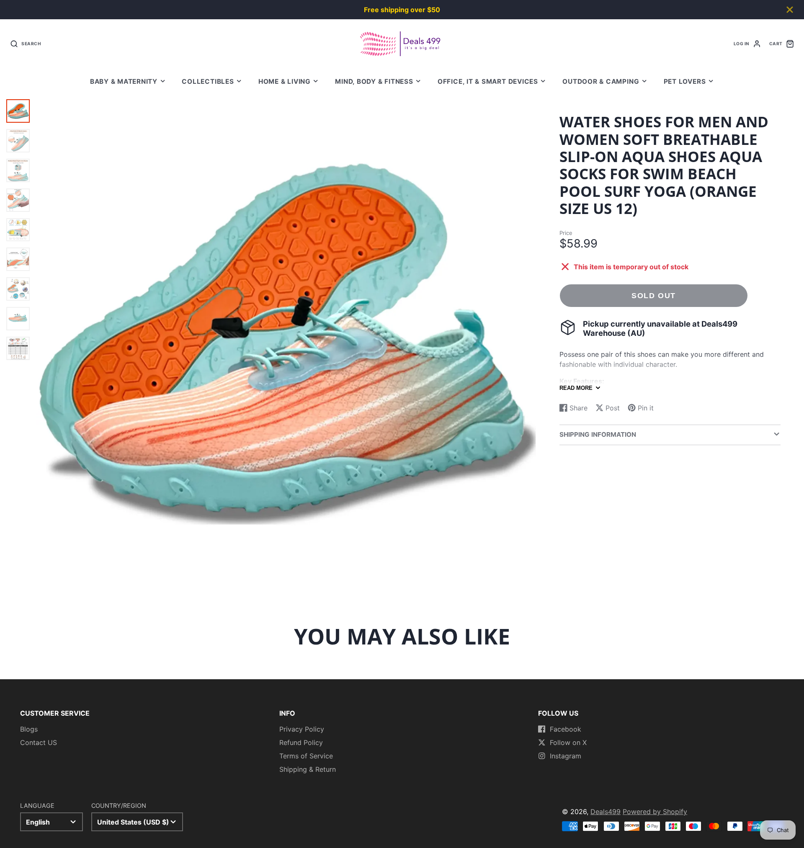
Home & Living (284, 81)
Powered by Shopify (655, 811)
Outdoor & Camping (600, 81)
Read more (576, 388)
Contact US (38, 742)
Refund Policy (301, 742)
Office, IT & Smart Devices (488, 81)
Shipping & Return (307, 769)
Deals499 (605, 811)
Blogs (29, 729)
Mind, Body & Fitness (374, 81)
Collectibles (208, 81)
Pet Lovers (685, 81)
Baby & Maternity (123, 81)
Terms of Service (306, 756)
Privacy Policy (301, 729)
